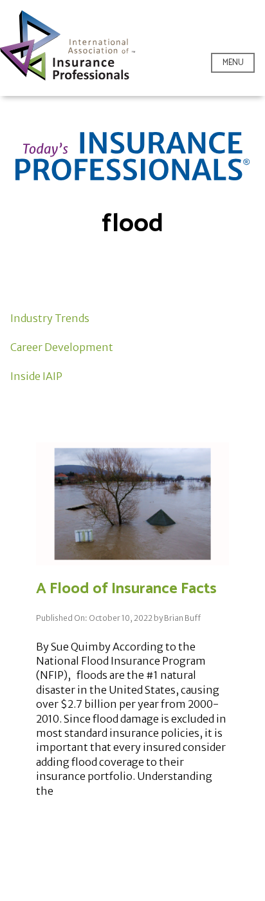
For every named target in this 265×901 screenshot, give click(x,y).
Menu (233, 63)
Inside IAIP (36, 376)
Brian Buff (182, 618)
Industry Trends (49, 318)
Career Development (61, 347)
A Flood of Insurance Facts (126, 589)
